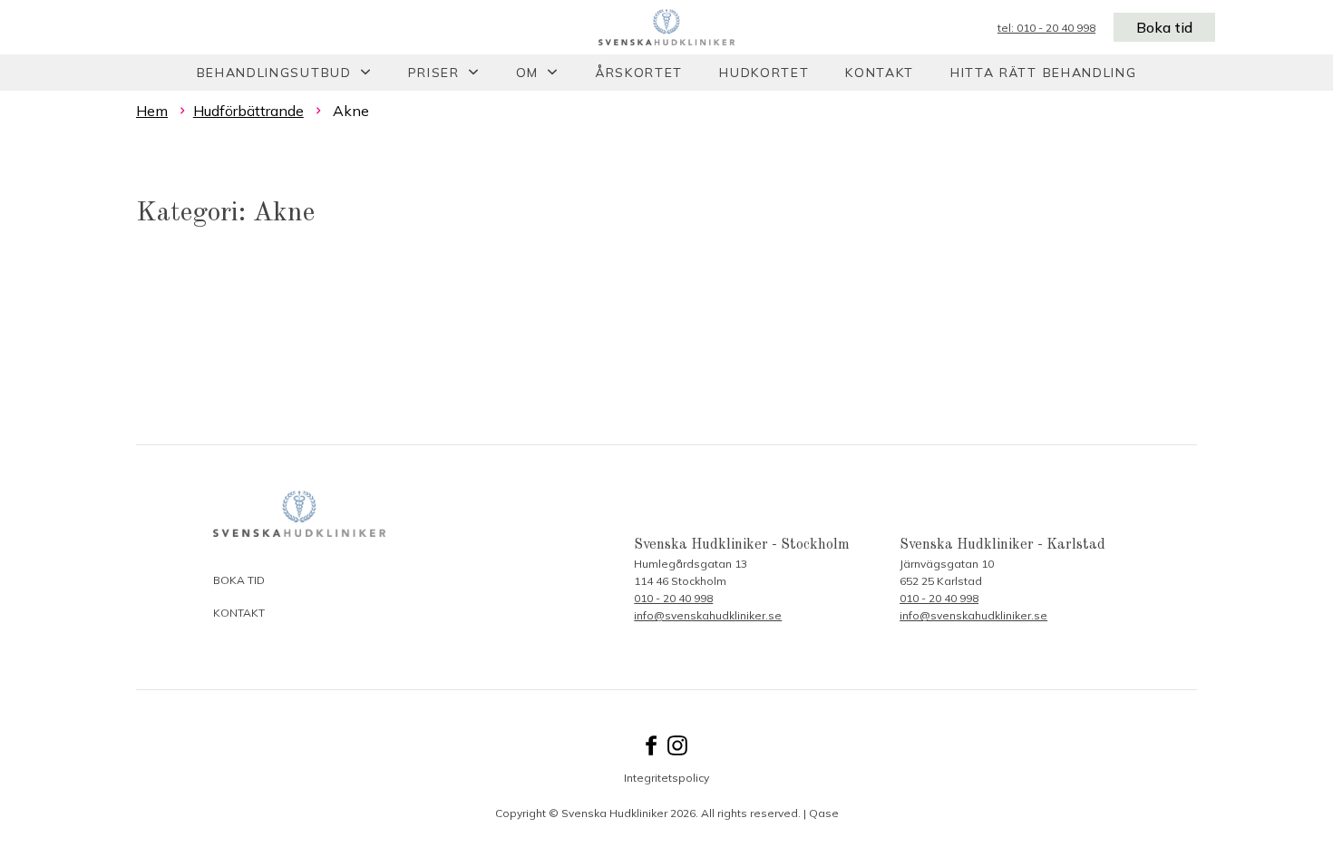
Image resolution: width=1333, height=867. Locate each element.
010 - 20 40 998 (673, 598)
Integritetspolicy (666, 777)
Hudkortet (764, 72)
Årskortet (639, 72)
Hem (152, 111)
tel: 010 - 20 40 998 (1046, 27)
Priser (434, 72)
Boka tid (1164, 27)
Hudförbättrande (248, 111)
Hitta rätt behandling (1043, 72)
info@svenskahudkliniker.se (708, 615)
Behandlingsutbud (274, 72)
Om (527, 72)
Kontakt (879, 72)
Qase (824, 813)
